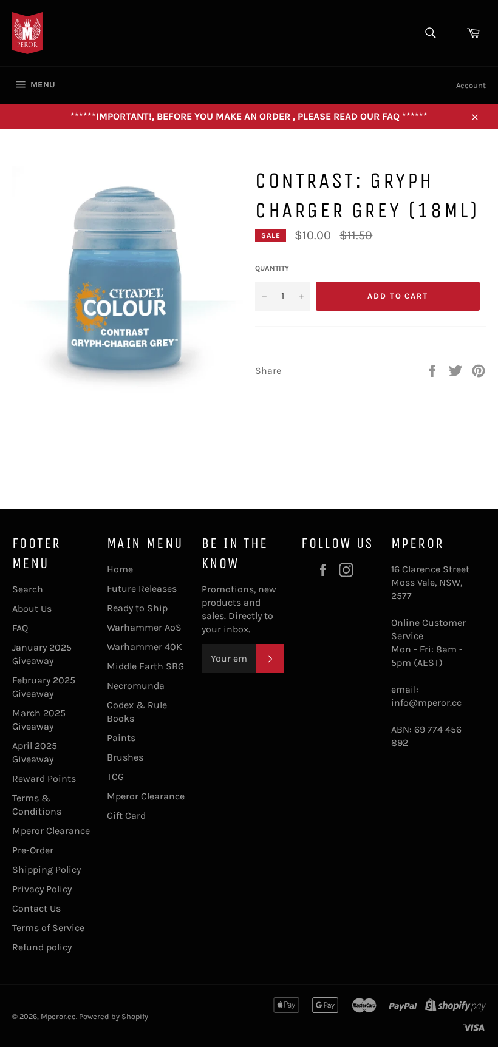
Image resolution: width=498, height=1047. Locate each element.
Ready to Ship (137, 608)
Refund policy (42, 947)
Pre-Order (32, 850)
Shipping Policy (46, 869)
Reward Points (44, 778)
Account (471, 85)
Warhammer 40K (144, 646)
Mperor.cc (58, 1016)
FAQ (20, 628)
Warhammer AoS (144, 627)
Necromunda (136, 685)
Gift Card (126, 815)
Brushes (125, 757)
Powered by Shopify (113, 1016)
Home (120, 569)
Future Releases (142, 588)
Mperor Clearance (51, 830)
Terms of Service (48, 927)
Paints (121, 738)
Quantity (272, 268)
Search (27, 589)
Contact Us (36, 908)
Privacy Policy (42, 889)
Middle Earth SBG (145, 666)
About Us (32, 608)
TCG (115, 776)
